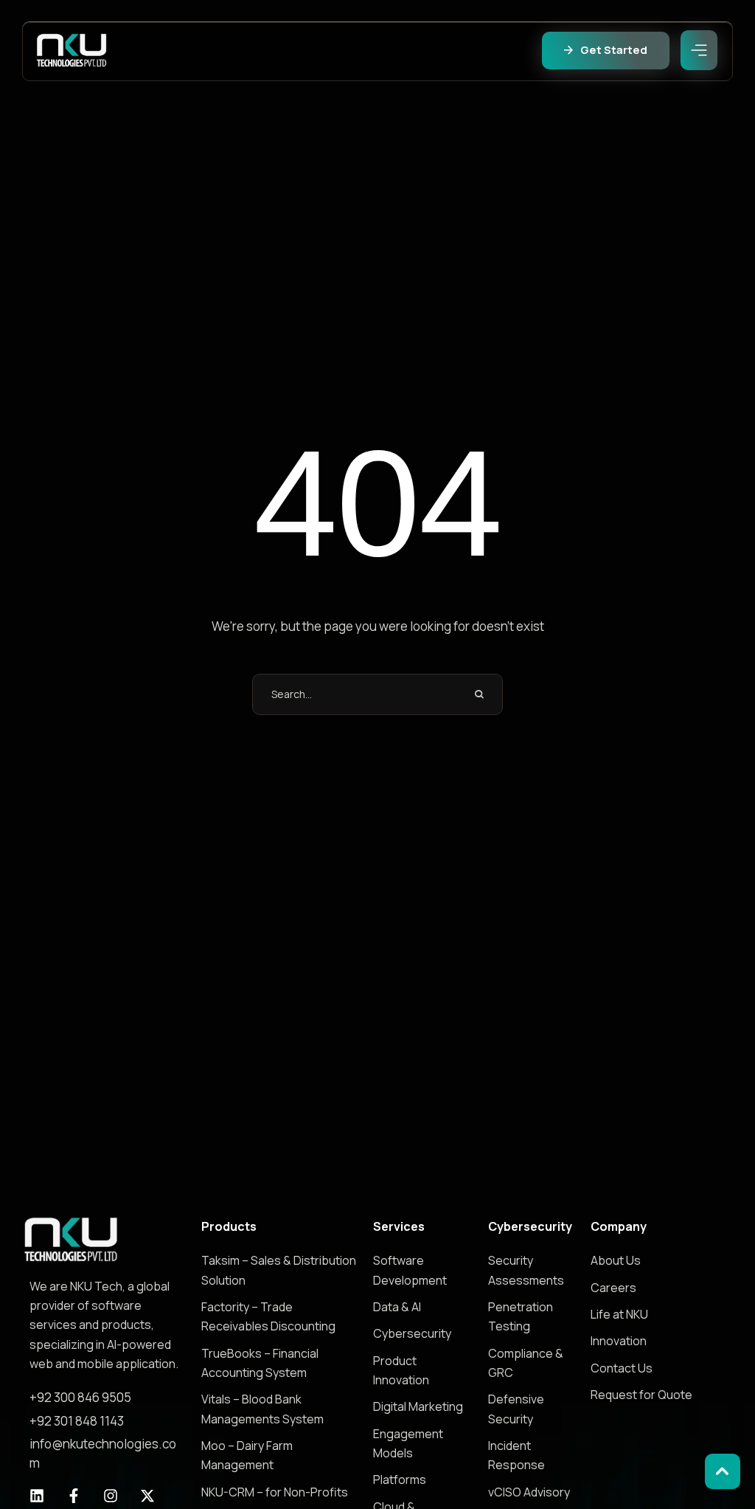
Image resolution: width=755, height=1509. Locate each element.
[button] (605, 50)
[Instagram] (110, 1495)
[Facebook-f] (73, 1495)
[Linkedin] (36, 1495)
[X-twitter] (147, 1495)
